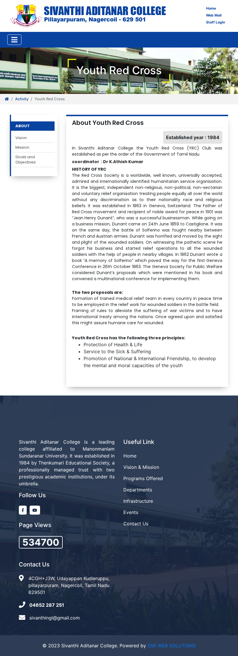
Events (130, 512)
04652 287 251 (46, 605)
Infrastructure (138, 501)
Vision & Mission (141, 467)
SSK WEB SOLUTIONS (171, 645)
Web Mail (213, 15)
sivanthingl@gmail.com (54, 618)
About (22, 126)
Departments (137, 490)
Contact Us (135, 523)
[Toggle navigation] (14, 40)
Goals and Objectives (25, 159)
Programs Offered (143, 478)
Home (211, 8)
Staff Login (215, 22)
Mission (22, 147)
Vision (21, 138)
